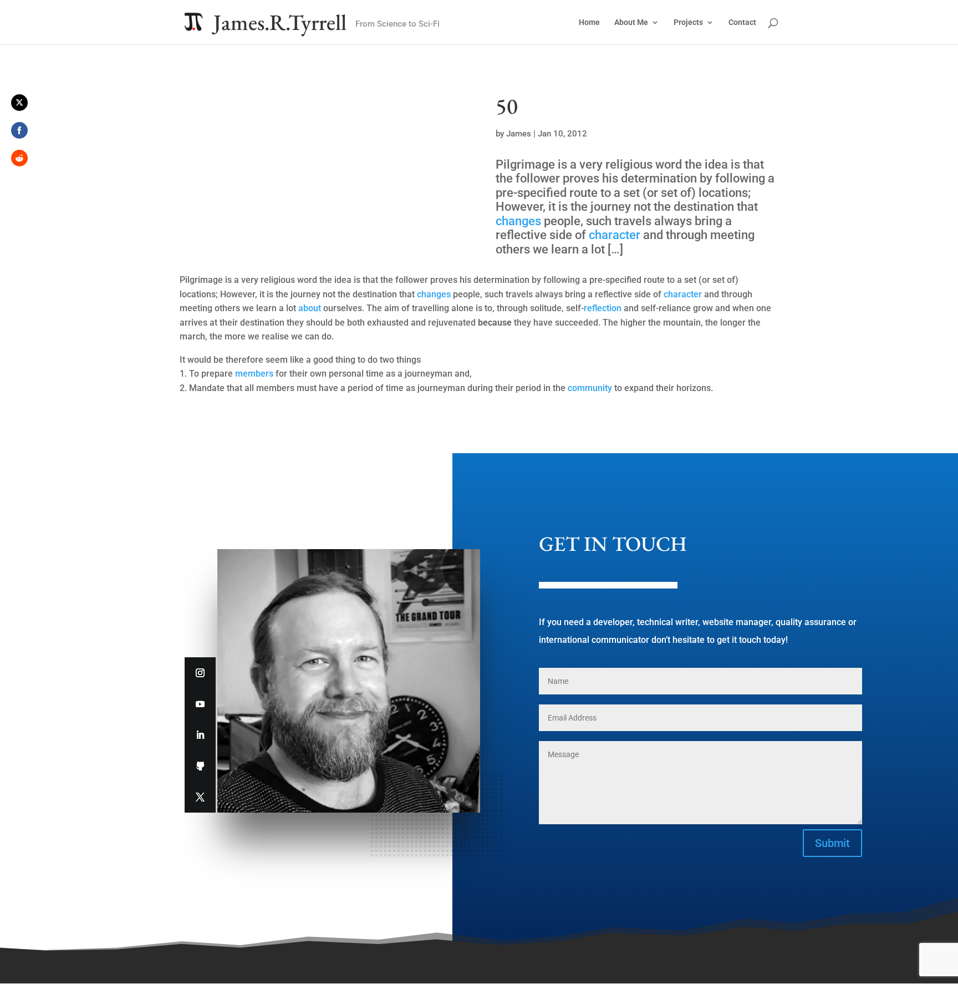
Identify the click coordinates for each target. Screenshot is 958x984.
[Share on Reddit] (19, 158)
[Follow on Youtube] (200, 703)
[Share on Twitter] (19, 102)
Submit (832, 843)
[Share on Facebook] (19, 130)
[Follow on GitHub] (200, 766)
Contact (742, 22)
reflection (602, 308)
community (590, 388)
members (254, 373)
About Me (631, 22)
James (518, 134)
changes (518, 221)
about (309, 308)
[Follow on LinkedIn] (200, 734)
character (614, 235)
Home (589, 22)
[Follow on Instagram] (200, 672)
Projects (688, 22)
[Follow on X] (200, 797)
